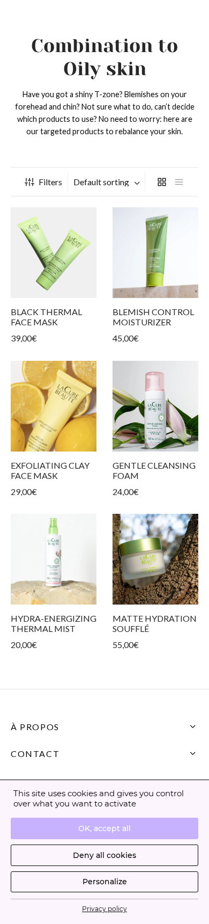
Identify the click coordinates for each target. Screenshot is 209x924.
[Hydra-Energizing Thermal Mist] (53, 559)
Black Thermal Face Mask (46, 317)
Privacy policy (104, 909)
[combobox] (107, 182)
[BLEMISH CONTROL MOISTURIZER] (155, 252)
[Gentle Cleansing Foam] (155, 406)
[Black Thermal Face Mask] (53, 252)
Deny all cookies (104, 855)
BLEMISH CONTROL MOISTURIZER (153, 317)
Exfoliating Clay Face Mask (50, 470)
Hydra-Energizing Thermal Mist (53, 623)
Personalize (105, 881)
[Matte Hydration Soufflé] (155, 559)
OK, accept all (104, 828)
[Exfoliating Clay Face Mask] (53, 406)
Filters (50, 182)
